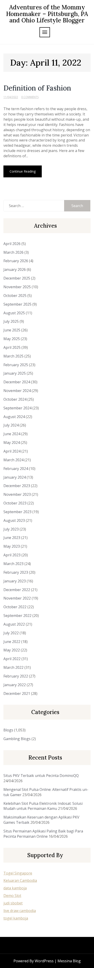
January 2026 (14, 269)
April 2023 (12, 554)
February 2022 (15, 676)
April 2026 (12, 243)
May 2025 (11, 338)
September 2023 (17, 511)
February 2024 (15, 468)
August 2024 (14, 416)
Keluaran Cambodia (20, 880)
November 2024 (17, 390)
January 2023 (14, 581)
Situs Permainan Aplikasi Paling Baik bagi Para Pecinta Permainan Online (43, 834)
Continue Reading (23, 171)
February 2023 (15, 572)
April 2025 (12, 347)
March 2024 (13, 459)
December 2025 (16, 278)
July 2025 (11, 321)
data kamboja (15, 888)
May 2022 (11, 650)
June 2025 (11, 330)
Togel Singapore (17, 873)
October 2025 (14, 295)
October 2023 (14, 503)
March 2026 (13, 252)
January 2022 (14, 684)
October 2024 (14, 399)
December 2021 (16, 693)
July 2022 (11, 632)
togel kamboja (15, 918)
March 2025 (13, 356)
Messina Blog (69, 960)
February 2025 (15, 364)
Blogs (8, 730)
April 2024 (12, 451)
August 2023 (14, 520)
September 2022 (17, 615)
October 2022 (14, 606)
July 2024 (11, 425)
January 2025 (14, 373)
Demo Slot (12, 895)
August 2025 (14, 312)
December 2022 (16, 589)
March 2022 (13, 667)
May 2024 (11, 442)
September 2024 (17, 408)
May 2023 (11, 546)
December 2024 (16, 381)
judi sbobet (13, 903)
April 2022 (12, 658)
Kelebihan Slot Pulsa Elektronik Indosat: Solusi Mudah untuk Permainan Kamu (43, 806)
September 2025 (17, 304)
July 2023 (11, 529)
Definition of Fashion (37, 88)
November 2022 (17, 598)
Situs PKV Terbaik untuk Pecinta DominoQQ (41, 775)
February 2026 (15, 260)
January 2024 (14, 477)
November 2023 (17, 494)
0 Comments (30, 97)
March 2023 (13, 563)
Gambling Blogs (17, 738)
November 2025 (17, 286)
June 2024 (11, 433)
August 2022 (14, 624)
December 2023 (16, 485)
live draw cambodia (19, 910)
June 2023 (11, 537)
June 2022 (11, 641)
